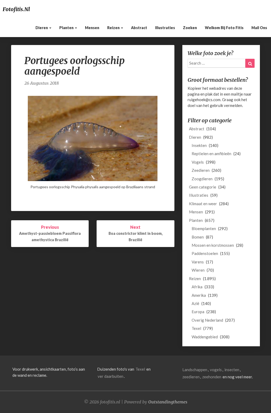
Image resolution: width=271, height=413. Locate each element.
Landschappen (194, 369)
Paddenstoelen (205, 253)
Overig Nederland (207, 320)
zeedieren (191, 376)
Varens (198, 261)
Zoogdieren (202, 178)
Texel (196, 328)
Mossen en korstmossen (213, 245)
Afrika (197, 286)
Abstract (139, 27)
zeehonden (211, 376)
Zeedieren (201, 170)
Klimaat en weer (203, 203)
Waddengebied (205, 336)
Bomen (198, 237)
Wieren (198, 270)
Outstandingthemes (167, 402)
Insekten (199, 145)
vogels (216, 369)
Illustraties (165, 27)
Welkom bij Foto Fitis (224, 27)
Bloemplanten (204, 228)
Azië (195, 303)
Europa (198, 311)
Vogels (198, 162)
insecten (231, 369)
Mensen (92, 27)
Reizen (113, 27)
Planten (66, 27)
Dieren (42, 27)
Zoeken (190, 27)
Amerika (199, 295)
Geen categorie (202, 187)
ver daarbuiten (110, 376)
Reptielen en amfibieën (211, 153)
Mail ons (259, 27)
